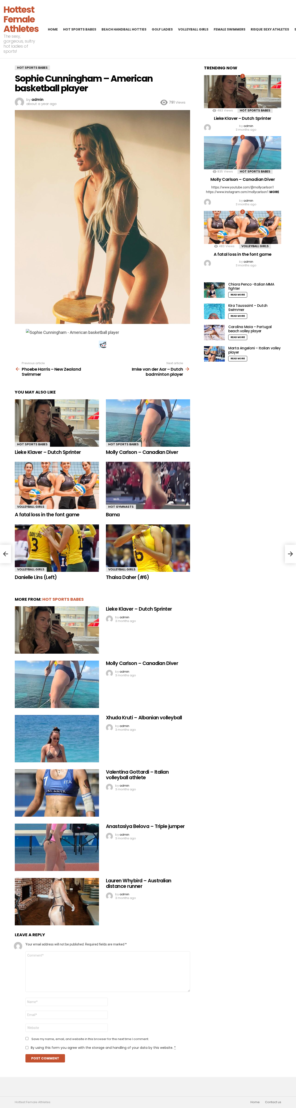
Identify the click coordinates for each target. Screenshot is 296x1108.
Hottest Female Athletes (21, 19)
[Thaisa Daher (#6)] (148, 548)
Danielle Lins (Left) (36, 577)
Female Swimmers (229, 29)
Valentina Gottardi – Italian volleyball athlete (137, 775)
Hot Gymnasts (121, 507)
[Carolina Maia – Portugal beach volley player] (214, 332)
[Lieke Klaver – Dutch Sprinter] (57, 423)
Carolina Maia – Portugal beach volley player (250, 328)
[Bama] (148, 485)
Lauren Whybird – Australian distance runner (138, 883)
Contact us (273, 1102)
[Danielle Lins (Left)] (57, 548)
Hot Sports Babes (79, 29)
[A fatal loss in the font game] (57, 485)
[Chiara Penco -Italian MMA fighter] (214, 290)
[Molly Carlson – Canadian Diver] (148, 423)
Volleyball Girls (193, 29)
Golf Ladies (162, 29)
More (274, 192)
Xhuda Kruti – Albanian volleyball (144, 717)
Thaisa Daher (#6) (127, 577)
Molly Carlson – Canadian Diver (142, 452)
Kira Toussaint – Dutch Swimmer (248, 307)
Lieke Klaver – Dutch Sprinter (48, 452)
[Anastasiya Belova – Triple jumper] (57, 847)
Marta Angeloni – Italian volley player (254, 350)
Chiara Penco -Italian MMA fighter (251, 286)
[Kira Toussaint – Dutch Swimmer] (214, 311)
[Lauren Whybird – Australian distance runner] (57, 901)
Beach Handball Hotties (124, 29)
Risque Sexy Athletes (270, 29)
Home (53, 29)
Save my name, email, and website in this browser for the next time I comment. (90, 1039)
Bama (113, 514)
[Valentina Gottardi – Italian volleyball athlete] (57, 793)
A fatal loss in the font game (47, 514)
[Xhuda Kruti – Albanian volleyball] (57, 738)
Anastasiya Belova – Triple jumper (145, 826)
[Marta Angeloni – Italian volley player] (214, 354)
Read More (238, 294)
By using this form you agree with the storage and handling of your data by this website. (103, 1048)
